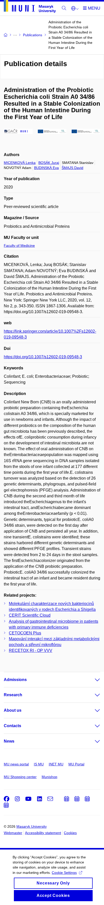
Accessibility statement (43, 833)
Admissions (15, 679)
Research (13, 695)
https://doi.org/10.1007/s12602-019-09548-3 (43, 357)
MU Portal (76, 764)
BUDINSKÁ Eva (46, 168)
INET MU (56, 764)
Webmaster (13, 833)
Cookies (70, 833)
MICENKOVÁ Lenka (20, 163)
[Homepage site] (30, 7)
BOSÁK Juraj (48, 163)
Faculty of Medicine (19, 245)
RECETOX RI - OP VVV (30, 650)
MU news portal (16, 764)
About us (12, 710)
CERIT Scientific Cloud (29, 615)
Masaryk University (31, 826)
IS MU (39, 764)
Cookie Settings (64, 873)
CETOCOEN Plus (25, 633)
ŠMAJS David (72, 168)
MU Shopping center (20, 777)
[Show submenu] (92, 679)
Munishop (49, 777)
